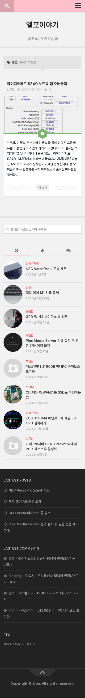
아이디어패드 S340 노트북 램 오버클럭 (37, 84)
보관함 (10, 89)
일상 (28, 263)
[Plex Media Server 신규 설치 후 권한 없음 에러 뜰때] (13, 342)
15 (49, 89)
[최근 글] (17, 251)
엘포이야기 (42, 24)
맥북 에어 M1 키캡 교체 (42, 293)
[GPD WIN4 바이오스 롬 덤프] (13, 318)
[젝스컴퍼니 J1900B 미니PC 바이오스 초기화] (13, 368)
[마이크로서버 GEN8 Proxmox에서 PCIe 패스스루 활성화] (13, 445)
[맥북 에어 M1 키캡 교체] (13, 294)
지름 (36, 263)
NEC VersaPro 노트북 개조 (46, 269)
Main (30, 644)
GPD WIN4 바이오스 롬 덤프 (47, 317)
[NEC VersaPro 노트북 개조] (13, 270)
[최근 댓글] (68, 251)
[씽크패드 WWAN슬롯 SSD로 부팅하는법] (13, 394)
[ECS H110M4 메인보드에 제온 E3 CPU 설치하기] (13, 419)
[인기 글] (42, 251)
